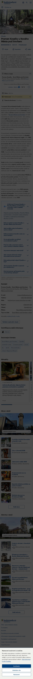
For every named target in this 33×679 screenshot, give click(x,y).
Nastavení (16, 674)
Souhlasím (16, 666)
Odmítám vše (16, 670)
